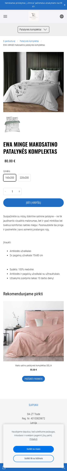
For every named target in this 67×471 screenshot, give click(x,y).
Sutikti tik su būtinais (33, 458)
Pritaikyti (33, 439)
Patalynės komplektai (29, 41)
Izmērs (6, 171)
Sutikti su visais (33, 449)
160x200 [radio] (9, 177)
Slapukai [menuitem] (33, 405)
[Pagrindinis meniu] (5, 16)
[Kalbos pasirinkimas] (61, 16)
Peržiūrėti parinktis (33, 378)
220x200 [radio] (24, 177)
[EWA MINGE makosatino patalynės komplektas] (12, 124)
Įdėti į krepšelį (33, 203)
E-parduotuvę (9, 41)
